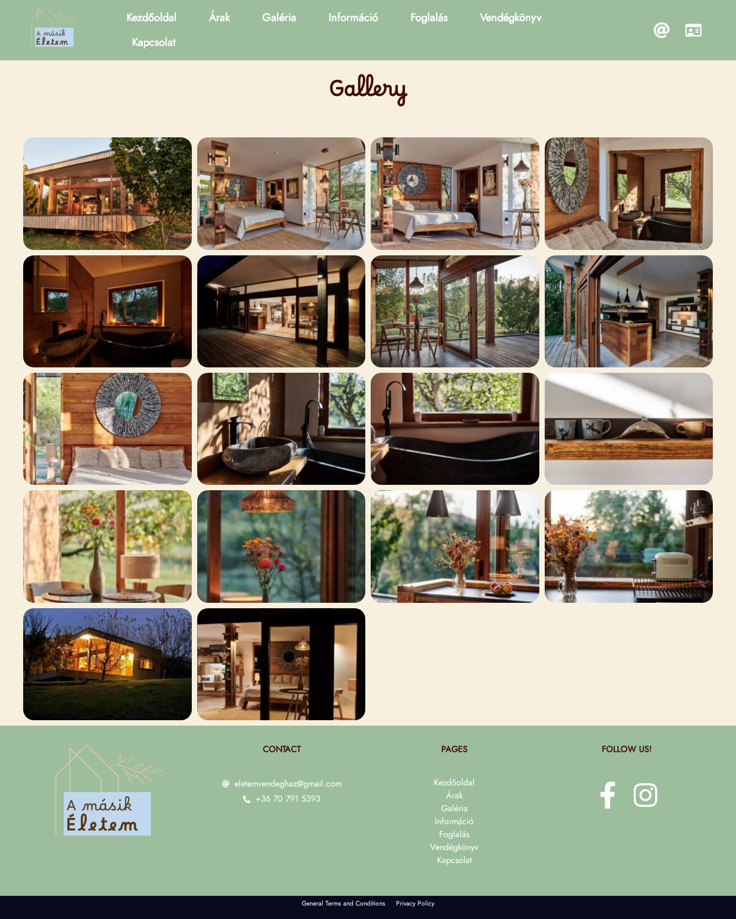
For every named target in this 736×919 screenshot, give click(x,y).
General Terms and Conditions (343, 903)
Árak (219, 17)
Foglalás (429, 17)
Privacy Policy (415, 903)
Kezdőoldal (152, 17)
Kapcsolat (154, 42)
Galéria (279, 17)
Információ (353, 17)
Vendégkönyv (510, 17)
